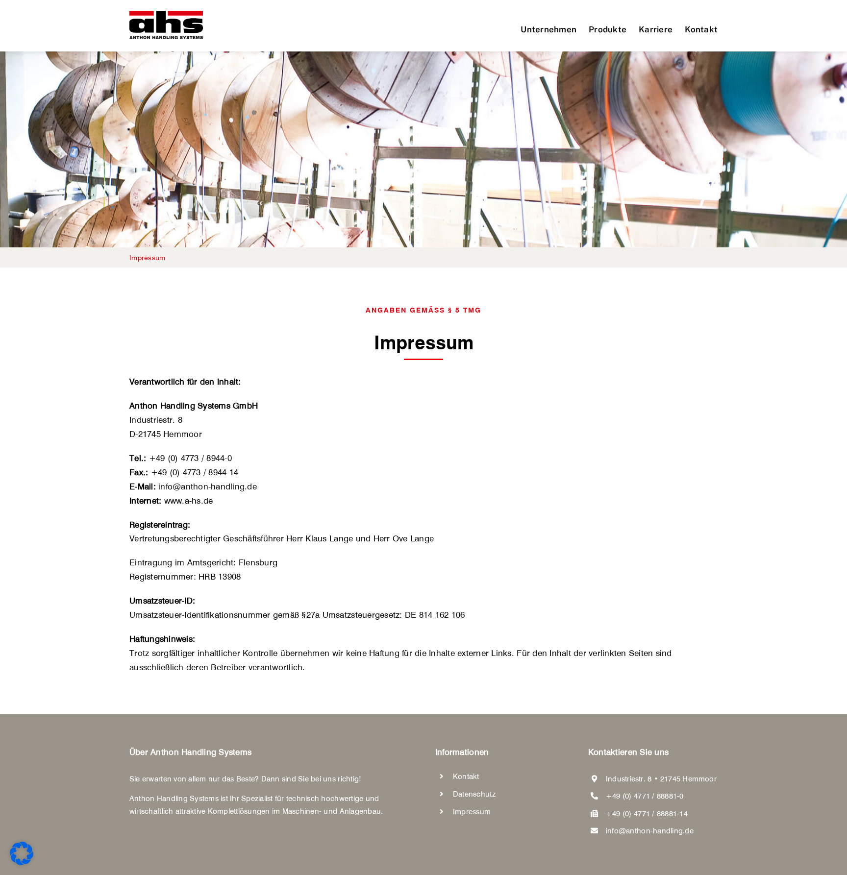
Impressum (472, 811)
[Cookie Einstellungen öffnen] (21, 862)
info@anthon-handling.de (650, 830)
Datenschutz (474, 794)
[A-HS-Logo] (166, 15)
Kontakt (466, 776)
